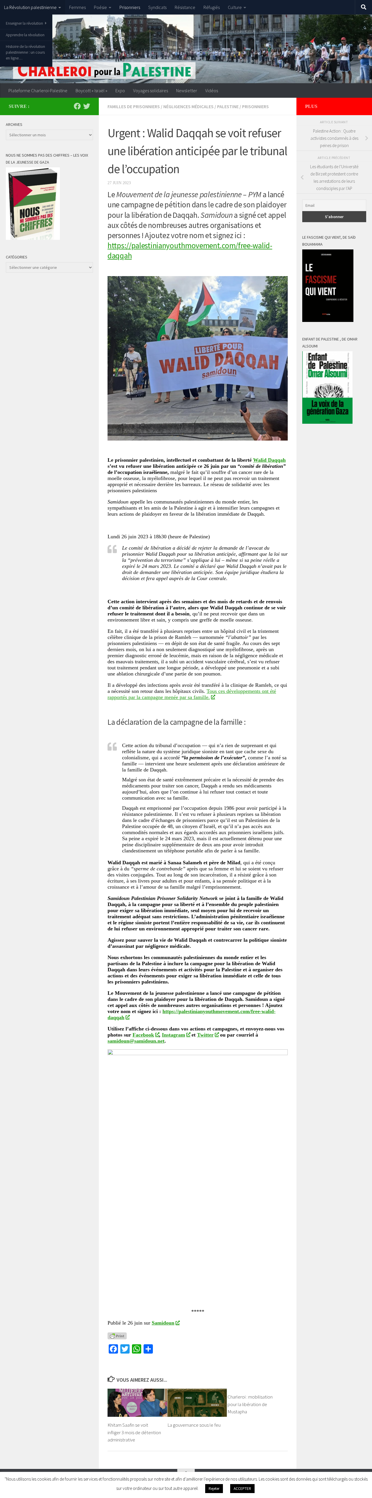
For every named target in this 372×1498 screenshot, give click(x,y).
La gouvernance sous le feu (194, 1425)
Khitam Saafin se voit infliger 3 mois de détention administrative (134, 1432)
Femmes (77, 7)
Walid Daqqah (269, 460)
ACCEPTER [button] (242, 1488)
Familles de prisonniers (134, 106)
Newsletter (186, 90)
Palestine (228, 106)
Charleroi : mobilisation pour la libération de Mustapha (250, 1404)
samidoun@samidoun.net (136, 1041)
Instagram (173, 1035)
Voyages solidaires (150, 90)
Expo (120, 90)
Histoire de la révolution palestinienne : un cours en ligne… (25, 52)
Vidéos (211, 90)
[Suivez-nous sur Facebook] (77, 106)
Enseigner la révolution (24, 23)
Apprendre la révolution (25, 34)
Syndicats (157, 7)
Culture (235, 7)
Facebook (143, 1035)
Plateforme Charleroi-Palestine (37, 90)
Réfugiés (211, 7)
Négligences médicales (188, 106)
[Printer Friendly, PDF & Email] (117, 1335)
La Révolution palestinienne (30, 7)
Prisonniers (129, 7)
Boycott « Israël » (91, 90)
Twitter (205, 1035)
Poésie (100, 7)
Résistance (185, 7)
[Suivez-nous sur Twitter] (86, 106)
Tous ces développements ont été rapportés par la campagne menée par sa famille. (192, 694)
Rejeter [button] (214, 1488)
